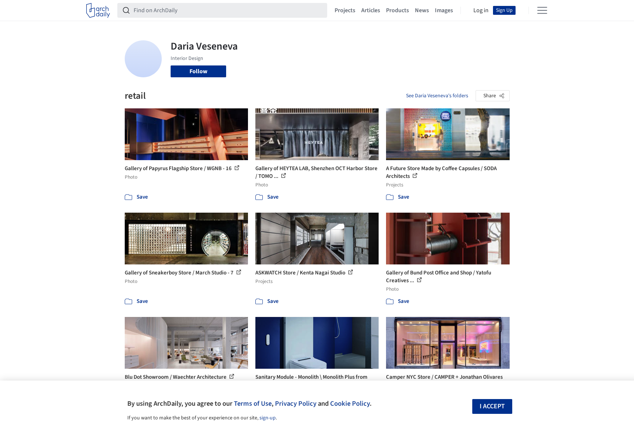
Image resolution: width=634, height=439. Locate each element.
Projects (345, 10)
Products (397, 10)
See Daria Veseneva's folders (437, 95)
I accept (492, 406)
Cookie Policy (350, 403)
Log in (481, 10)
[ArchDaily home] (98, 10)
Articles (370, 10)
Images (444, 10)
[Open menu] (542, 10)
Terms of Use (253, 403)
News (422, 10)
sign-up (267, 418)
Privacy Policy (295, 403)
